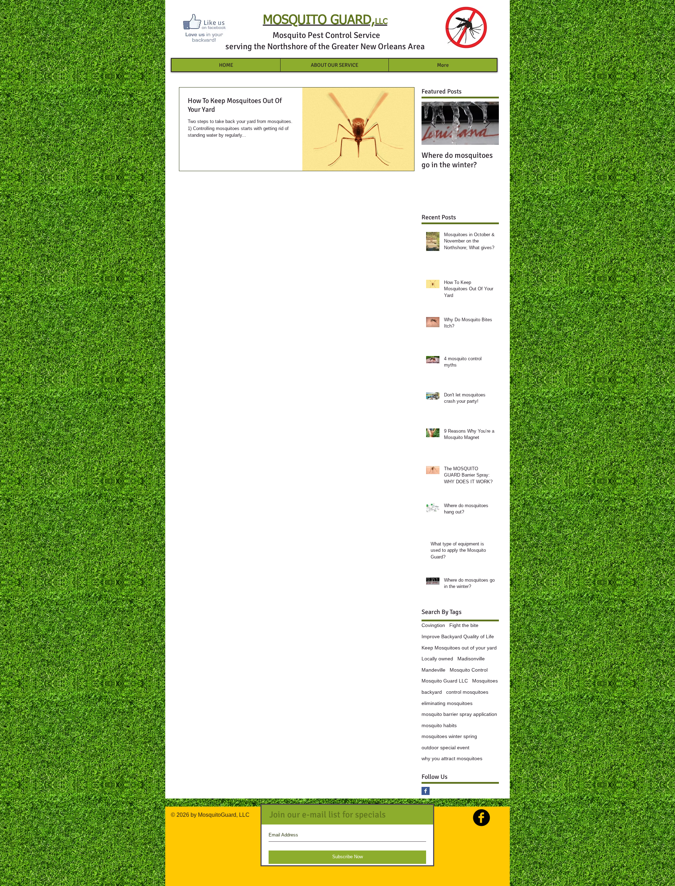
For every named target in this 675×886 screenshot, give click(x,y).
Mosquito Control (469, 670)
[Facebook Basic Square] (426, 791)
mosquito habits (439, 725)
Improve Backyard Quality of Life (458, 636)
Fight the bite (463, 625)
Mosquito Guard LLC (445, 681)
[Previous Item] (433, 123)
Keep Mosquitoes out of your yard (459, 648)
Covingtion (433, 625)
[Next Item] (487, 123)
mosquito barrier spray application (459, 714)
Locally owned (437, 658)
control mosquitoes (467, 692)
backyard (432, 692)
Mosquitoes (485, 681)
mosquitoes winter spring (449, 736)
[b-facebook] (481, 817)
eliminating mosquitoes (447, 703)
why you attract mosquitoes (452, 758)
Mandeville (433, 670)
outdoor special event (445, 747)
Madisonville (471, 658)
